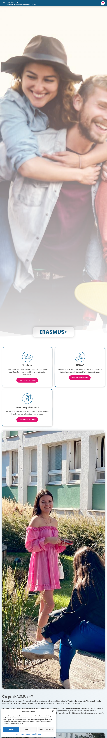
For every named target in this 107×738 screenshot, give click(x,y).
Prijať (11, 729)
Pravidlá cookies (20, 734)
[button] (53, 712)
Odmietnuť (28, 729)
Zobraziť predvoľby (46, 729)
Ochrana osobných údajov (33, 734)
